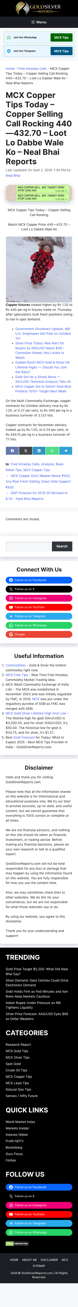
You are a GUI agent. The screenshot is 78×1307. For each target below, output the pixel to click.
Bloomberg (14, 1147)
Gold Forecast (24, 737)
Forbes (11, 1160)
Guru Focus (14, 1154)
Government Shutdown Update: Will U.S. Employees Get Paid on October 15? (43, 333)
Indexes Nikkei (17, 1135)
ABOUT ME (29, 1260)
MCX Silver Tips (18, 1057)
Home (10, 68)
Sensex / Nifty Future (22, 1096)
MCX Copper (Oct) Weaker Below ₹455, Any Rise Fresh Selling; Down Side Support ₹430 (38, 481)
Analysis (47, 464)
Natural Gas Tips (18, 1089)
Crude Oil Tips (16, 1070)
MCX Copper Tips (36, 470)
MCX (35, 699)
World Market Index (20, 1122)
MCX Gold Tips (17, 1051)
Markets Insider (17, 1128)
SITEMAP (39, 1266)
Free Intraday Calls (32, 68)
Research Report (18, 1045)
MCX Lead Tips (17, 1083)
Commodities (16, 665)
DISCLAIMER (49, 1260)
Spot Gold (13, 1064)
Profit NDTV (15, 1141)
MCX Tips (61, 37)
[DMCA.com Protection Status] (17, 1245)
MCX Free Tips (17, 675)
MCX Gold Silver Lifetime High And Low (36, 713)
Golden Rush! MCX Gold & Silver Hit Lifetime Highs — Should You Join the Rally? (42, 367)
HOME (14, 1260)
